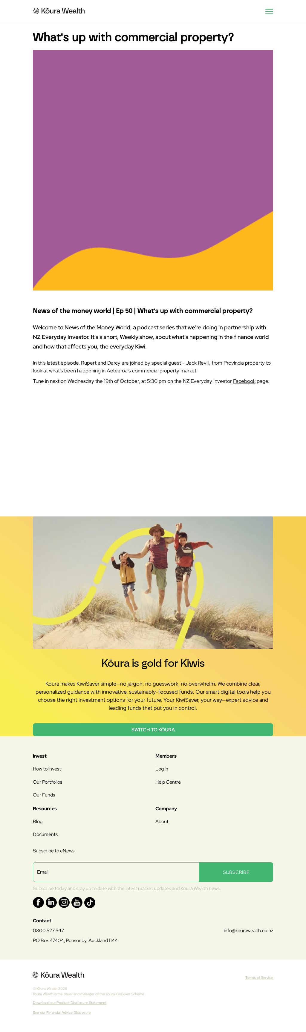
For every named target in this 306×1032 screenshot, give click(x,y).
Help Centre (168, 782)
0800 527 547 (48, 930)
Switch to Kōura (153, 730)
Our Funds (44, 795)
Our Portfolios (47, 782)
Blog (37, 821)
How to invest (47, 769)
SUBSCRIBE (236, 872)
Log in (161, 769)
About (162, 821)
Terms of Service (259, 977)
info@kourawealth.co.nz (248, 930)
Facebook (244, 381)
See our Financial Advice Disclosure (62, 1012)
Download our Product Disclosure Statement (70, 1002)
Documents (45, 834)
